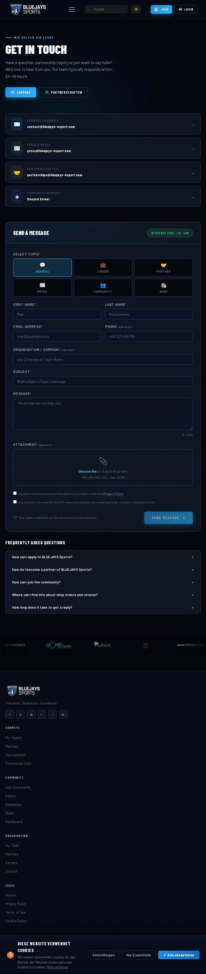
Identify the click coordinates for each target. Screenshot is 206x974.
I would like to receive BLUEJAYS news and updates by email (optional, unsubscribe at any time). (86, 502)
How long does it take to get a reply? (103, 607)
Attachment (32, 444)
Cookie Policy (15, 921)
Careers (24, 92)
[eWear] (136, 645)
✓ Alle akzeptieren (179, 955)
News (9, 813)
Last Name (116, 304)
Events (10, 796)
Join (164, 9)
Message (22, 393)
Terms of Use (15, 912)
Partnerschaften (66, 92)
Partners (12, 854)
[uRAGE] (93, 645)
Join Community (17, 787)
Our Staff (12, 845)
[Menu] (72, 9)
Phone (118, 326)
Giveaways (13, 804)
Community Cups (18, 763)
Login (188, 9)
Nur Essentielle (138, 955)
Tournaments (15, 755)
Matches (11, 746)
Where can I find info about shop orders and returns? (103, 595)
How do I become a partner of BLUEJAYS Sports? (103, 569)
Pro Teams (13, 738)
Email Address (28, 326)
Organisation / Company (44, 349)
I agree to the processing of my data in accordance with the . (71, 493)
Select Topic (27, 254)
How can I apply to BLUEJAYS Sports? (103, 557)
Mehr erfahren (57, 967)
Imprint (10, 895)
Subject (22, 371)
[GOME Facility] (49, 645)
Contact (11, 871)
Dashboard (13, 821)
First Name (24, 304)
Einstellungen (104, 955)
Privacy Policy (113, 493)
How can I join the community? (103, 582)
